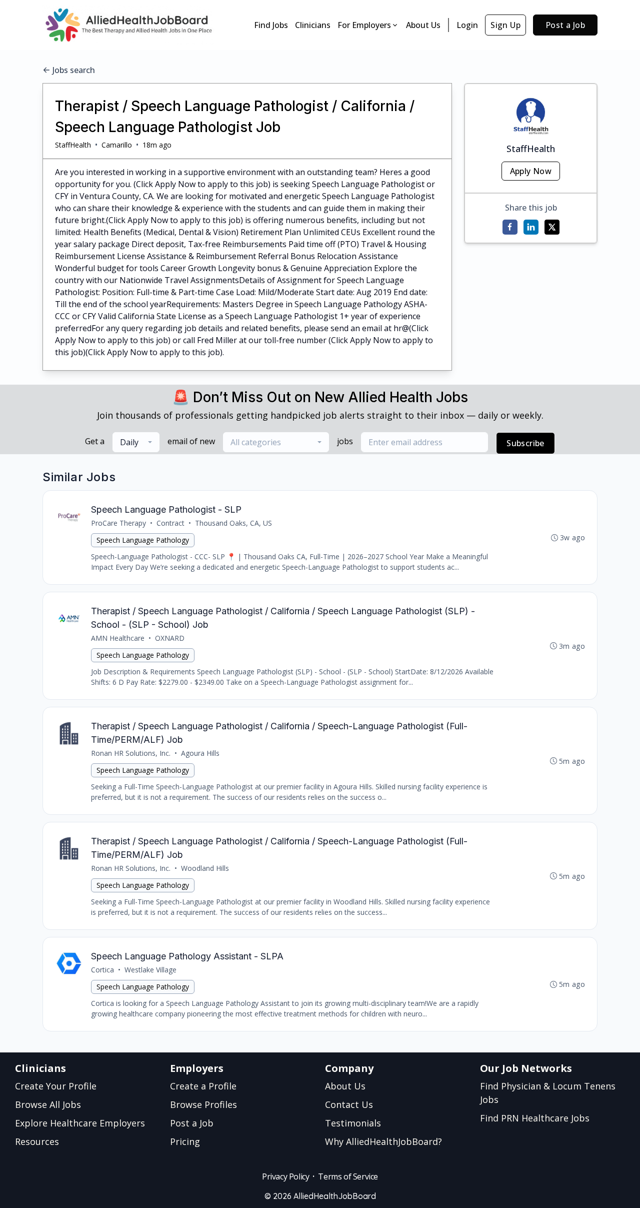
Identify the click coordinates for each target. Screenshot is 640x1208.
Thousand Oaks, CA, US (233, 523)
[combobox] (136, 442)
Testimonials (353, 1123)
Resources (37, 1141)
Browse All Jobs (48, 1104)
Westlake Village (150, 969)
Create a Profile (203, 1086)
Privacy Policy (285, 1176)
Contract (170, 523)
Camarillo (117, 145)
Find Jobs (271, 25)
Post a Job (565, 25)
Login (467, 25)
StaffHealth (73, 145)
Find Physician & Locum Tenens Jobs (548, 1092)
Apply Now (531, 171)
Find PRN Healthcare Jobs (535, 1118)
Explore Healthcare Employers (80, 1123)
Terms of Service (348, 1176)
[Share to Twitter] (552, 227)
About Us (423, 25)
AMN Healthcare (117, 638)
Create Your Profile (55, 1086)
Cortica (102, 969)
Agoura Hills (200, 753)
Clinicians (312, 25)
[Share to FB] (510, 227)
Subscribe (525, 443)
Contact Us (349, 1104)
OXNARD (169, 638)
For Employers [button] (364, 25)
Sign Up (505, 25)
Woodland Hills (205, 868)
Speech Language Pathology (142, 540)
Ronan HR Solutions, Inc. (130, 753)
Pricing (185, 1141)
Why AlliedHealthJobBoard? (383, 1141)
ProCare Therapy (118, 523)
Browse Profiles (203, 1104)
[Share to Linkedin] (531, 227)
